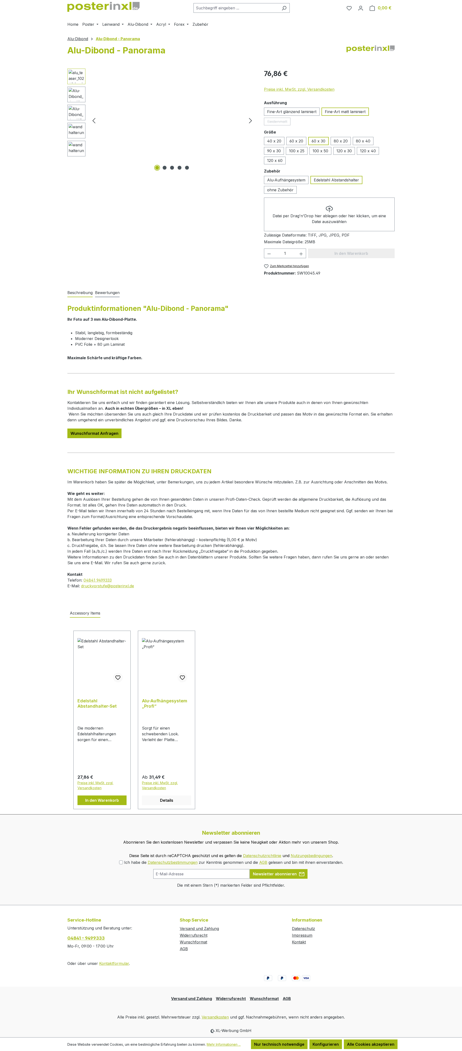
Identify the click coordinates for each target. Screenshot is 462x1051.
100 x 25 (296, 150)
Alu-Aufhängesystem (286, 180)
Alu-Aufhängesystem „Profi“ (164, 703)
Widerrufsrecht (193, 935)
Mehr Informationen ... (224, 1044)
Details (166, 800)
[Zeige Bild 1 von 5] (157, 168)
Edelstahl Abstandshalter (336, 180)
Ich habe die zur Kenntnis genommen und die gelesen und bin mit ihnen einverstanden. (233, 862)
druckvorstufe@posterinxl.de (107, 585)
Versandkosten (215, 1017)
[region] (161, 120)
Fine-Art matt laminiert (345, 111)
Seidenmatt (278, 122)
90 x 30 (274, 150)
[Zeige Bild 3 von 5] (172, 168)
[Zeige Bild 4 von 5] (179, 168)
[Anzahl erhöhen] (301, 253)
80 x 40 (363, 141)
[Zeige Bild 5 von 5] (187, 168)
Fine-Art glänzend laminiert (291, 111)
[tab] (80, 292)
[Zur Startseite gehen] (103, 7)
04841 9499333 (97, 580)
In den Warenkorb (102, 800)
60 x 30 (318, 141)
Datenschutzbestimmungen (173, 862)
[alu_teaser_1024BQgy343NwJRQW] (172, 120)
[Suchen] (284, 8)
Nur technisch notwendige (279, 1044)
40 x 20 (274, 141)
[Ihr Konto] (360, 8)
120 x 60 (274, 160)
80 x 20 (341, 141)
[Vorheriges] (93, 120)
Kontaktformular (114, 963)
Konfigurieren (326, 1044)
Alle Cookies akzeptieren (370, 1044)
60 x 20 (296, 141)
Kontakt (299, 942)
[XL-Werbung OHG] (370, 52)
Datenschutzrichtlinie (262, 855)
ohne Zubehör (280, 189)
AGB (263, 862)
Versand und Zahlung (199, 928)
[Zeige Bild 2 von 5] (165, 168)
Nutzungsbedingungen (311, 855)
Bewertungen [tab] (107, 292)
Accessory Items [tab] (85, 613)
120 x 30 (344, 150)
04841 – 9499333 (86, 938)
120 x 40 (368, 150)
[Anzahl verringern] (269, 253)
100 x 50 (320, 150)
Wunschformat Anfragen (94, 433)
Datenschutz (303, 928)
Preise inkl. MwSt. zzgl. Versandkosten (299, 89)
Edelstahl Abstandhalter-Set (97, 703)
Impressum (302, 935)
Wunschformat (193, 942)
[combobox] (236, 8)
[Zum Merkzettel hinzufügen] (118, 677)
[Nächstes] (250, 120)
